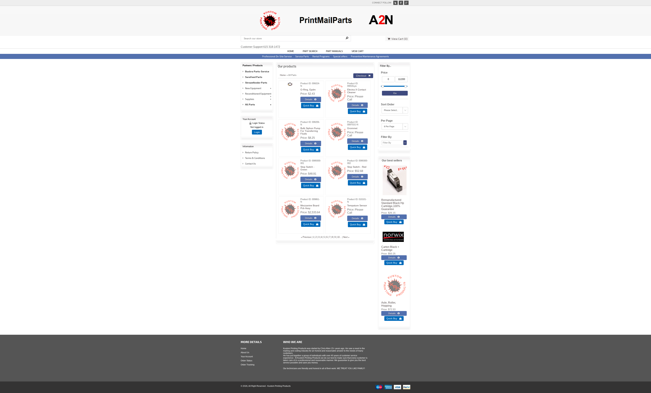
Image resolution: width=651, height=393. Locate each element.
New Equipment (253, 88)
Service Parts (302, 56)
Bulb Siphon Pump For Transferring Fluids (310, 131)
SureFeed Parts (253, 77)
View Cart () (399, 38)
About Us (245, 352)
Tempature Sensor (357, 205)
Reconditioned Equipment (258, 93)
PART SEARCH (310, 51)
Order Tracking (247, 365)
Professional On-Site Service (277, 56)
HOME (290, 51)
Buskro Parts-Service (257, 71)
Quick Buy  (310, 105)
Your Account (247, 356)
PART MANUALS (334, 51)
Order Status (246, 360)
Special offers (340, 56)
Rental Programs (321, 56)
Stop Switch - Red (356, 167)
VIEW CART (358, 51)
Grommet (352, 128)
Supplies (249, 99)
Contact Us (250, 163)
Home (283, 75)
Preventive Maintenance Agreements (370, 56)
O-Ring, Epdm (308, 89)
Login (257, 132)
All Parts (250, 104)
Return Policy (252, 152)
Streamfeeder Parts (256, 82)
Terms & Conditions (255, 158)
